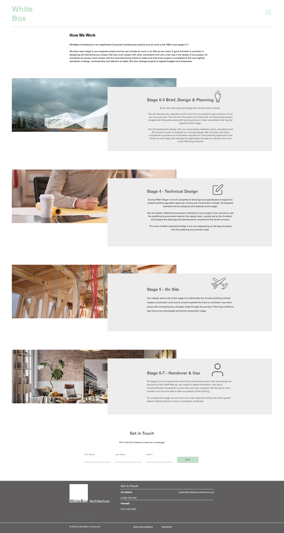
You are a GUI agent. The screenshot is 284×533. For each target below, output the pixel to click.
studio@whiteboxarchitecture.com (196, 492)
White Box (22, 13)
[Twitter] (87, 516)
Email (148, 454)
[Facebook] (80, 516)
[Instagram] (72, 516)
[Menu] (264, 12)
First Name (89, 454)
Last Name (120, 454)
